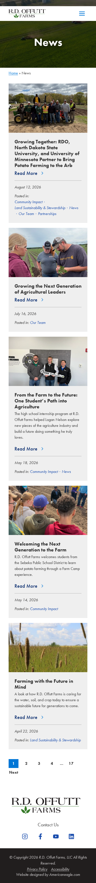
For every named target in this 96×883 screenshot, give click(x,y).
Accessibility (60, 869)
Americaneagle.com (64, 874)
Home (13, 73)
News (73, 207)
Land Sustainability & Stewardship (40, 207)
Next (13, 772)
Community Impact (28, 201)
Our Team (26, 213)
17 (72, 763)
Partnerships (47, 213)
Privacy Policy (37, 869)
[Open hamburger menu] (82, 13)
